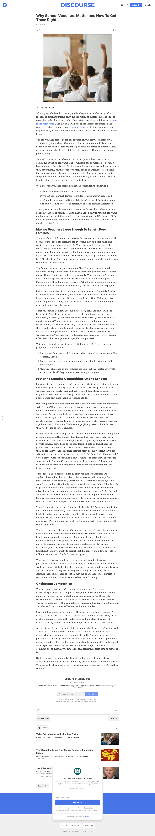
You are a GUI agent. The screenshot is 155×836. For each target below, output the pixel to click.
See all (41, 786)
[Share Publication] (127, 5)
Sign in (148, 5)
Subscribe (136, 5)
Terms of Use (88, 808)
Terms (85, 820)
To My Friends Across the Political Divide (57, 734)
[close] (99, 768)
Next (112, 719)
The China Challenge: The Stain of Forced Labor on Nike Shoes (65, 751)
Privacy (79, 820)
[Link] (33, 231)
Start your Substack (71, 825)
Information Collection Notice (77, 810)
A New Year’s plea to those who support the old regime (57, 737)
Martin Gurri (50, 740)
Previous (45, 719)
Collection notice (95, 820)
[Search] (122, 5)
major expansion (80, 127)
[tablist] (42, 727)
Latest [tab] (44, 728)
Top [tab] (39, 728)
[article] (77, 739)
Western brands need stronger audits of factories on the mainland (62, 756)
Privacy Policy (94, 810)
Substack (66, 831)
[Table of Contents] (2, 418)
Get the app (88, 825)
